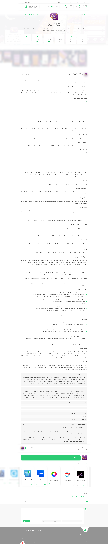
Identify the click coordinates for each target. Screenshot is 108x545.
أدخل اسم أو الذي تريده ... (52, 6)
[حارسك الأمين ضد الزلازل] (67, 476)
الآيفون (82, 14)
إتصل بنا (58, 2)
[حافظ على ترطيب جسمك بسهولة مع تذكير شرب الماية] (27, 476)
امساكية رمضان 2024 (75, 496)
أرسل (28, 521)
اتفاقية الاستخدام (70, 2)
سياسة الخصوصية (63, 2)
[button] (19, 476)
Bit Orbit (48, 41)
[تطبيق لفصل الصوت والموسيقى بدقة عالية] (80, 476)
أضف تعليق (24, 502)
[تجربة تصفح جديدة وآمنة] (54, 476)
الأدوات (81, 496)
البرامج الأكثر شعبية (84, 2)
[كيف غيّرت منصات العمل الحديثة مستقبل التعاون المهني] (40, 476)
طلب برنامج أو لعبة (28, 2)
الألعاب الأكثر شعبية (77, 2)
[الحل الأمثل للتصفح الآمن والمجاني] (14, 475)
